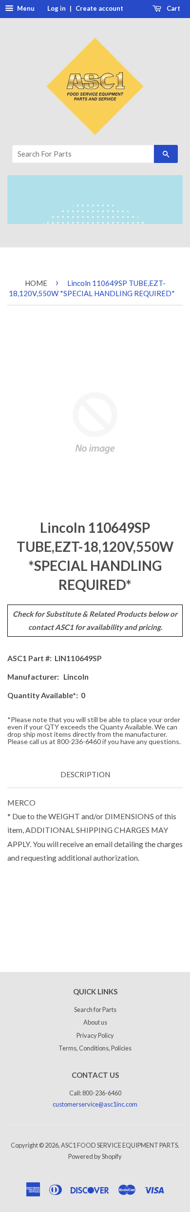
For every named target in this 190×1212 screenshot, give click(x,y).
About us (95, 1022)
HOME (36, 283)
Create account (99, 8)
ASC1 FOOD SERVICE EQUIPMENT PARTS (119, 1145)
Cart (172, 8)
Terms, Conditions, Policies (95, 1048)
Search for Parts (95, 1009)
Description (85, 774)
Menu (25, 8)
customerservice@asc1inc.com (95, 1104)
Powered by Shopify (95, 1156)
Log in (56, 8)
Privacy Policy (95, 1035)
